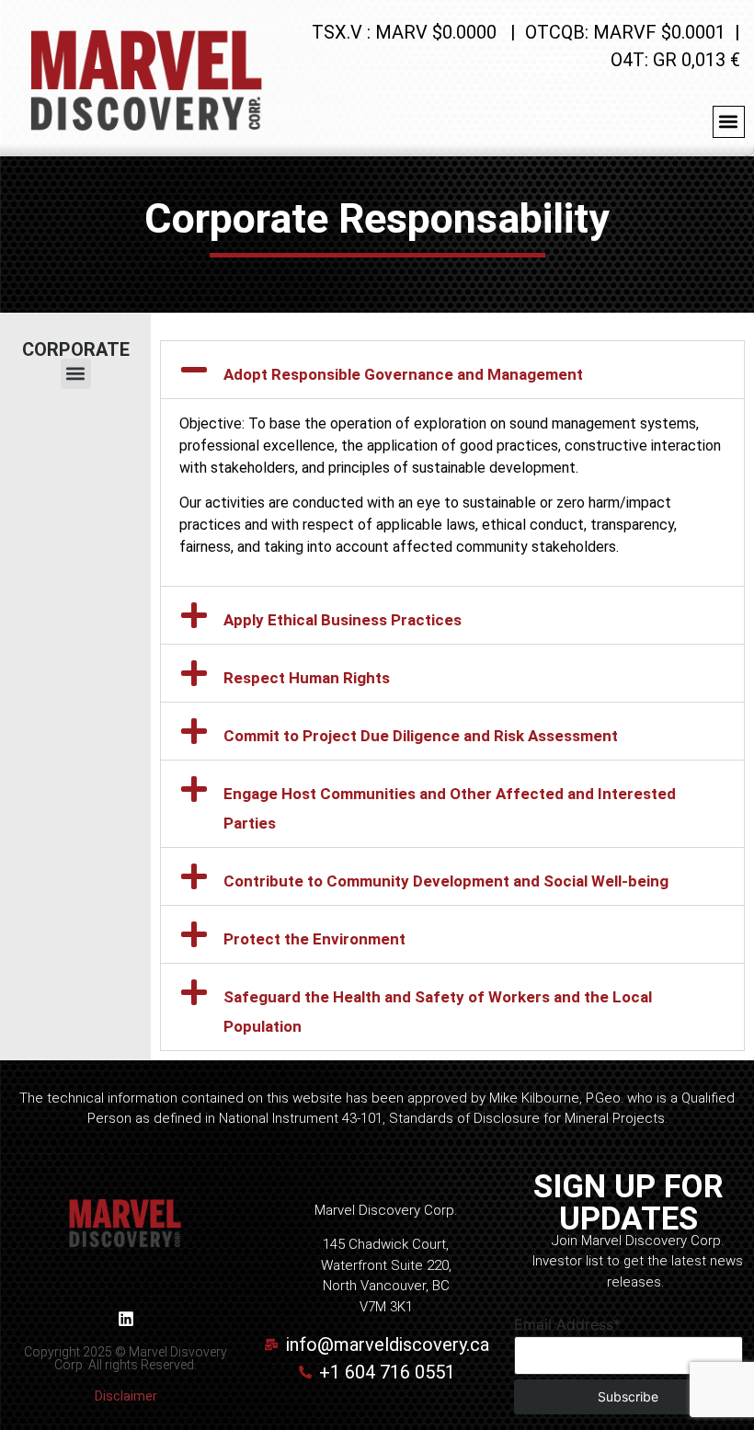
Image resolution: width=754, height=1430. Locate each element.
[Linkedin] (126, 1318)
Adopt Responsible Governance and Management (403, 374)
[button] (729, 122)
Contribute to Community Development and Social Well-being (445, 881)
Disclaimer (126, 1396)
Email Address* (567, 1324)
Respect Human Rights (306, 678)
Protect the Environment (314, 939)
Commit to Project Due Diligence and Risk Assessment (420, 735)
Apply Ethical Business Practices (342, 620)
